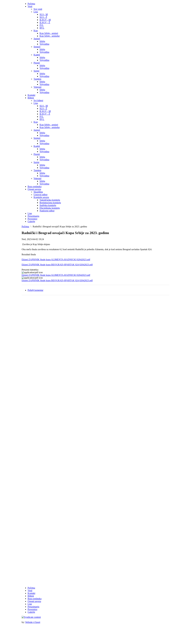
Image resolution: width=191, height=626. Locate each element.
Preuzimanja (33, 606)
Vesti (30, 590)
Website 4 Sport (32, 622)
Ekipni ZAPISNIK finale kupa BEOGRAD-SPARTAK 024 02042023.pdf (57, 264)
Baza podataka (34, 598)
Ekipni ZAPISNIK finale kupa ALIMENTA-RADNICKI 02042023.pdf (56, 259)
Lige (30, 604)
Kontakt (31, 593)
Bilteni (31, 596)
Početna (25, 226)
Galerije (31, 612)
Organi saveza (34, 601)
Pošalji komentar (35, 290)
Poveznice (32, 609)
